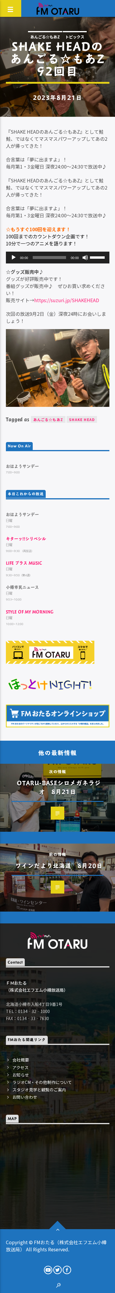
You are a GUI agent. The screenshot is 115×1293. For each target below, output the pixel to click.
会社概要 (20, 1060)
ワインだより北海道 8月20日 (59, 865)
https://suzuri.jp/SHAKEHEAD (66, 300)
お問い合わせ (24, 1097)
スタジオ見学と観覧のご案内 (39, 1090)
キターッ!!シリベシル (26, 538)
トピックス (74, 37)
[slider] (98, 257)
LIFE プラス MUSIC (24, 563)
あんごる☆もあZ (45, 37)
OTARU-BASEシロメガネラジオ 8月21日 (59, 787)
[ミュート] (85, 257)
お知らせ (20, 1075)
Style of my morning (29, 612)
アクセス (20, 1067)
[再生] (14, 257)
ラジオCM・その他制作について (42, 1082)
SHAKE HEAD (82, 419)
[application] (57, 257)
